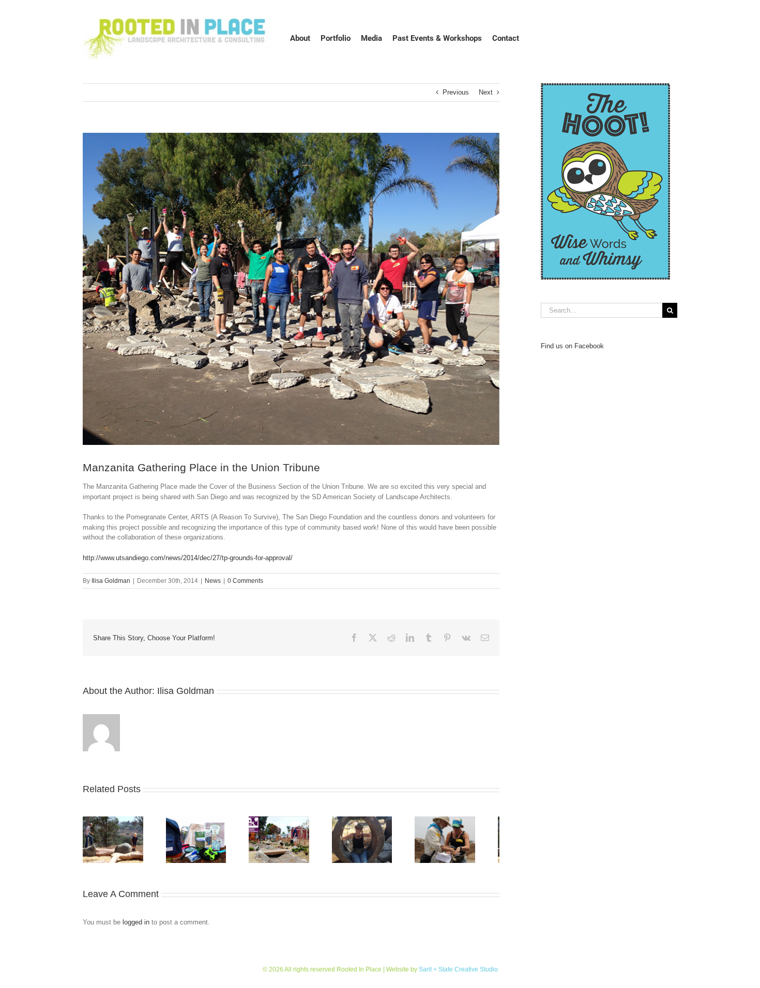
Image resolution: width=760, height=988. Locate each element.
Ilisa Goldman (111, 580)
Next (486, 92)
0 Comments (245, 580)
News (213, 580)
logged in (136, 926)
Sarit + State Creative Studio (458, 973)
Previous (456, 92)
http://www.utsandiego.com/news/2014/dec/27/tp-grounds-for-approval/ (188, 558)
